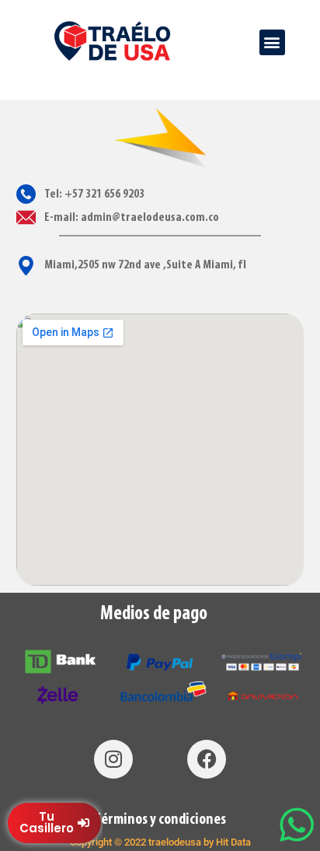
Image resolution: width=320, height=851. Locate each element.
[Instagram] (113, 759)
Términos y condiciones (160, 820)
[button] (272, 42)
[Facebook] (206, 759)
